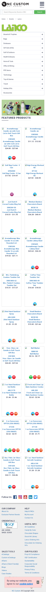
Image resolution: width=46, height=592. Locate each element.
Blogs (4, 567)
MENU (42, 7)
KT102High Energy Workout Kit (34, 173)
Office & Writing (8, 66)
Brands (11, 19)
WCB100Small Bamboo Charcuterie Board (34, 319)
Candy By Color (30, 530)
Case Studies (6, 574)
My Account (29, 515)
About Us (5, 511)
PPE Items (7, 70)
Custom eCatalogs (9, 558)
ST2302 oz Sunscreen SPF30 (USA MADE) (11, 429)
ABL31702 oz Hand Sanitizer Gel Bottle (11, 392)
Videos (4, 570)
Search (39, 12)
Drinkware (7, 43)
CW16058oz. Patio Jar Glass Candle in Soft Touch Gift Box (11, 469)
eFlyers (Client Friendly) (10, 564)
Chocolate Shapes (31, 533)
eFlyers (4, 561)
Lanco (19, 19)
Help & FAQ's (29, 511)
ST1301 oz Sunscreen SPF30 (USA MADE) (34, 429)
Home (3, 19)
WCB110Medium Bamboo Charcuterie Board (34, 210)
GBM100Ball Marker (34, 353)
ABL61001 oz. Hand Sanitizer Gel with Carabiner (34, 465)
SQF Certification (31, 558)
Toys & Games (8, 79)
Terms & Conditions (32, 573)
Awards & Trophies (10, 34)
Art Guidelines (30, 527)
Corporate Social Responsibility (31, 565)
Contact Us (29, 518)
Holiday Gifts (7, 88)
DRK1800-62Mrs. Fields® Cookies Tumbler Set (11, 283)
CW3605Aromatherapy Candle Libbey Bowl (34, 246)
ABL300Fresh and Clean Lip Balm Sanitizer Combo (34, 392)
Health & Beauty (9, 57)
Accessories (7, 93)
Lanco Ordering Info (32, 540)
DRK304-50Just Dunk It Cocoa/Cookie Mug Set (11, 210)
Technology (7, 75)
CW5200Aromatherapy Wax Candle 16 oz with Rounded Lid (11, 249)
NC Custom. (16, 591)
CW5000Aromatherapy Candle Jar (34, 136)
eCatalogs (5, 554)
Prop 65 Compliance (32, 554)
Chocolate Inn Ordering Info (33, 544)
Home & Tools (8, 61)
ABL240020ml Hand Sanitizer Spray (11, 319)
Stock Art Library (31, 536)
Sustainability (29, 561)
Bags (5, 39)
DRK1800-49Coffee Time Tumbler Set (34, 283)
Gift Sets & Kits (8, 48)
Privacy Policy (30, 570)
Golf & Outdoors (9, 52)
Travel (5, 84)
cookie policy (26, 583)
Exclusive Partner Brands (11, 515)
